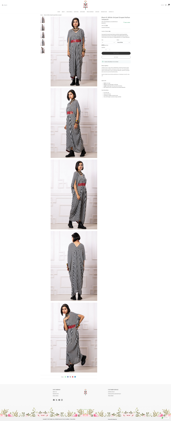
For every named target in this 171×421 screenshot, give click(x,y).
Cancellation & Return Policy (114, 393)
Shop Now (76, 11)
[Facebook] (54, 400)
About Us (55, 391)
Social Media (55, 395)
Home (59, 11)
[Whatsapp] (65, 377)
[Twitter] (56, 400)
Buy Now (116, 57)
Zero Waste (82, 11)
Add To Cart (116, 53)
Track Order (110, 395)
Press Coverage (90, 11)
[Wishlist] (166, 5)
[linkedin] (75, 377)
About (63, 11)
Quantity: (103, 47)
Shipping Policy (111, 391)
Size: (102, 39)
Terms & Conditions (65, 419)
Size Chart (106, 45)
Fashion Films (104, 11)
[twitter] (70, 377)
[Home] (85, 5)
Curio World (69, 11)
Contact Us (111, 11)
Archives (97, 11)
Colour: (118, 39)
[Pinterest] (59, 400)
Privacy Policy (72, 419)
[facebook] (68, 377)
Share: (62, 377)
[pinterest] (72, 377)
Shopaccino (115, 419)
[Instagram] (62, 400)
